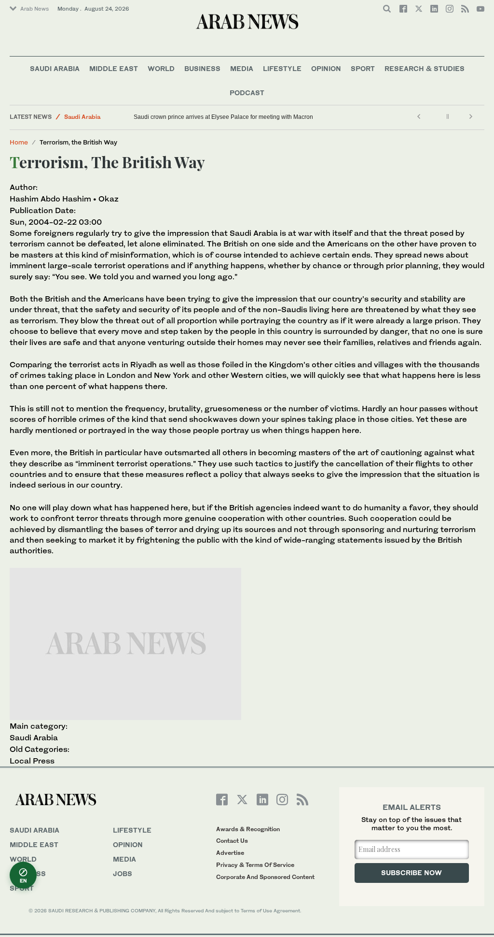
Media (241, 68)
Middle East (113, 68)
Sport (363, 68)
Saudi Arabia (55, 68)
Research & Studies (424, 68)
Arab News (34, 8)
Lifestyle (282, 68)
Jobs (122, 873)
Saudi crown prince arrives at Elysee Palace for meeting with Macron (223, 117)
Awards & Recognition (248, 829)
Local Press (32, 760)
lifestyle (132, 830)
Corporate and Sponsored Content (265, 876)
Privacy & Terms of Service (255, 864)
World (161, 68)
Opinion (326, 68)
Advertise (230, 852)
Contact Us (232, 840)
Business (202, 68)
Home (19, 142)
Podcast (247, 92)
